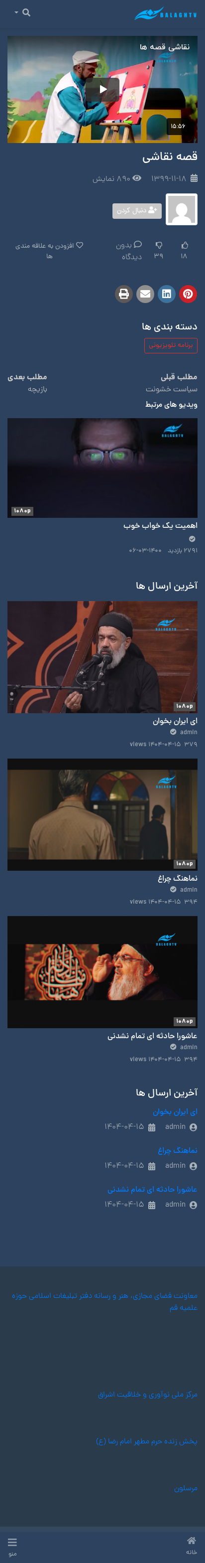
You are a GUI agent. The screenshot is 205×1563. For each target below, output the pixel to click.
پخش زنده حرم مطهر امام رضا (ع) (147, 1442)
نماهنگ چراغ (178, 879)
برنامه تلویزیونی (171, 345)
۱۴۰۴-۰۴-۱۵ (124, 1127)
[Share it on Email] (145, 294)
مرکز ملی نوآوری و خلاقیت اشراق (148, 1395)
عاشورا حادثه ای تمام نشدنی (152, 1037)
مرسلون (186, 1489)
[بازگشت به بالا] (28, 1504)
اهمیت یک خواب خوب (160, 526)
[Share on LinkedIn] (167, 294)
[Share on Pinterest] (188, 294)
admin (188, 733)
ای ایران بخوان (175, 722)
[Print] (124, 294)
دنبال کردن (132, 211)
